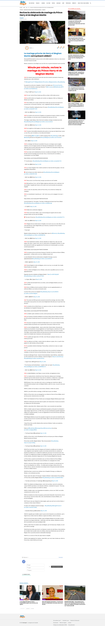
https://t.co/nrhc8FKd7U (53, 291)
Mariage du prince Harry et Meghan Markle (32, 9)
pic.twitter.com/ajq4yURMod (30, 429)
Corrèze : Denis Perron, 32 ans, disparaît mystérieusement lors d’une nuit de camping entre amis (76, 57)
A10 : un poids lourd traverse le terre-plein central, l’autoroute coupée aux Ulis (76, 89)
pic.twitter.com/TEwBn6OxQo (30, 88)
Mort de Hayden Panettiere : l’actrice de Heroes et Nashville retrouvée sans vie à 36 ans (52, 603)
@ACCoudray (49, 87)
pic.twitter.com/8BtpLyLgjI (46, 203)
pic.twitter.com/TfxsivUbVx (55, 137)
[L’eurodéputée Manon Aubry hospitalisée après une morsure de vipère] (30, 592)
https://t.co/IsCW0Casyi (58, 356)
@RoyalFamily (31, 428)
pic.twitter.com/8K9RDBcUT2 (39, 366)
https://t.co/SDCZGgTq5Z (53, 274)
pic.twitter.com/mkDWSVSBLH (56, 477)
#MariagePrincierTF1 (30, 82)
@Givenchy (54, 233)
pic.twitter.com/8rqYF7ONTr (38, 276)
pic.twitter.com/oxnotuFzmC (46, 121)
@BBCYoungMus (35, 135)
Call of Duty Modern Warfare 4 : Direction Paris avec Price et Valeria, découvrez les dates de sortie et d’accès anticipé (76, 122)
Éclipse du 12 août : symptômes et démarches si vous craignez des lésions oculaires (76, 73)
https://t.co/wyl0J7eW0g (29, 442)
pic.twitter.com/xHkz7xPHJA (38, 358)
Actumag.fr (25, 622)
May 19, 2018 (38, 92)
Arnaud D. (22, 17)
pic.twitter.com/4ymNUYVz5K (30, 108)
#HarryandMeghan (36, 203)
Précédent (23, 608)
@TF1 (62, 87)
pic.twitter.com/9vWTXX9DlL (30, 507)
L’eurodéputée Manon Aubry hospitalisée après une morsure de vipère (29, 603)
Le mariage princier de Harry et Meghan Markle (43, 54)
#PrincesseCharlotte (57, 85)
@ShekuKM (26, 137)
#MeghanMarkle (38, 82)
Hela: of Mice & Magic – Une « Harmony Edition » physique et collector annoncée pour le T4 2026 (76, 105)
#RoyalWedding (61, 82)
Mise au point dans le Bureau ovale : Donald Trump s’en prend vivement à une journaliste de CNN (76, 40)
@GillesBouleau (57, 87)
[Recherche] (90, 3)
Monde (43, 9)
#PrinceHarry (46, 82)
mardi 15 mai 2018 (23, 19)
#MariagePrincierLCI (56, 505)
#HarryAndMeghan (59, 107)
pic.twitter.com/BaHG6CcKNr (30, 173)
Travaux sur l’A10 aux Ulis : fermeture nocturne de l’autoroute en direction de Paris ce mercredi (76, 23)
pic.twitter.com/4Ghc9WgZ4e (30, 293)
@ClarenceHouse (48, 428)
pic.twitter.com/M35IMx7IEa (39, 235)
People (21, 9)
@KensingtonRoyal (39, 428)
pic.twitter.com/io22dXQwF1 (46, 258)
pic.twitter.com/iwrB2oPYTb (58, 217)
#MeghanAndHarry (53, 82)
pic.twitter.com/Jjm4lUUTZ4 (55, 161)
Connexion (60, 557)
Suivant (27, 608)
